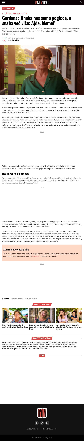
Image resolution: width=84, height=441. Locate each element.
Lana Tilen (15, 40)
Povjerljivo (36, 256)
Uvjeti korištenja (47, 429)
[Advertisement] (42, 147)
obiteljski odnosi (17, 299)
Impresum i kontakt (33, 429)
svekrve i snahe (31, 299)
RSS (56, 429)
